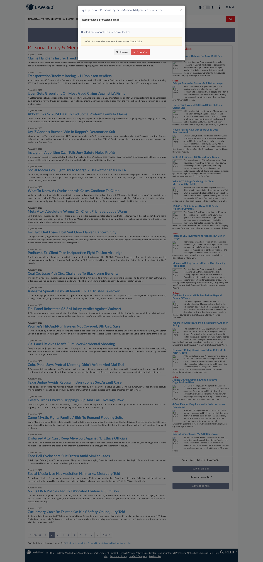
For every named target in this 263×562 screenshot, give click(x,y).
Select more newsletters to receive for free (106, 32)
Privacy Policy (136, 41)
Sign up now (140, 52)
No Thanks (122, 52)
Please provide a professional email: (100, 20)
